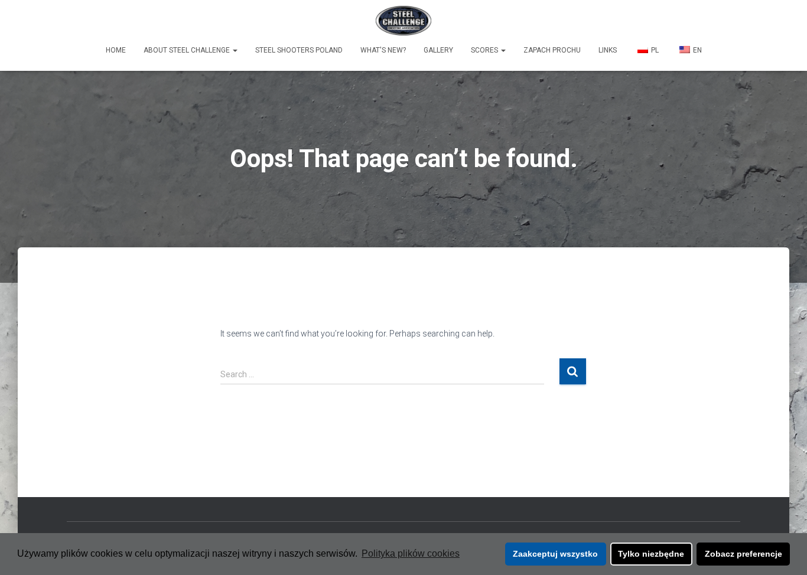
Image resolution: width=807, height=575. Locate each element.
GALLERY (438, 50)
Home (116, 50)
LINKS (607, 50)
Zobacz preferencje (743, 553)
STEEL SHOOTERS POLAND (299, 50)
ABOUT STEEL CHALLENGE (188, 50)
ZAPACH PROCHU (552, 50)
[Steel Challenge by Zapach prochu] (404, 20)
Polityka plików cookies (411, 553)
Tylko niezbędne (651, 553)
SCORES (485, 50)
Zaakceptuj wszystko (555, 553)
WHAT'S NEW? (383, 50)
